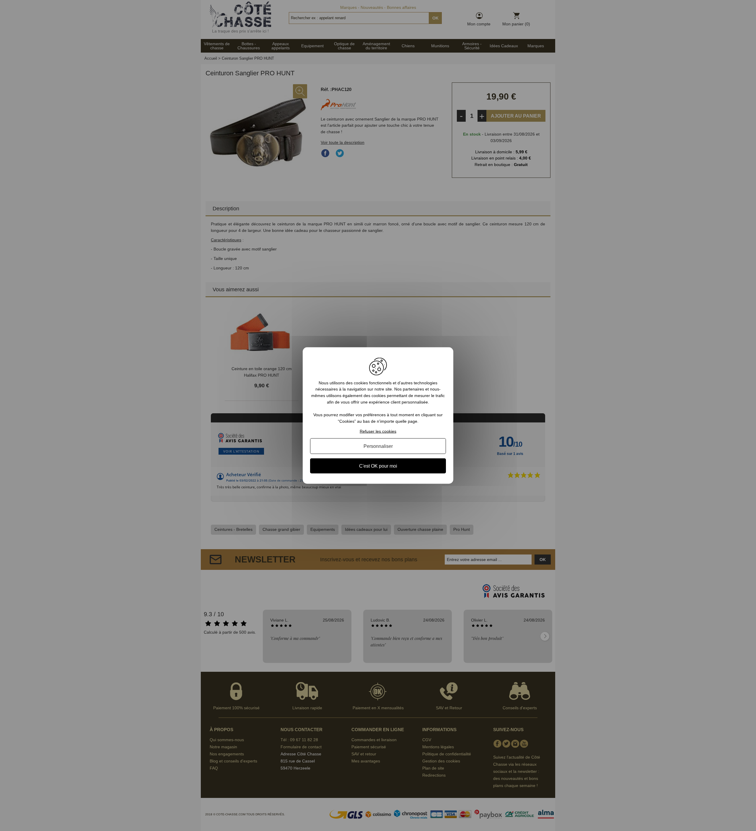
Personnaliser (378, 446)
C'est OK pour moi (378, 466)
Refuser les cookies (378, 431)
